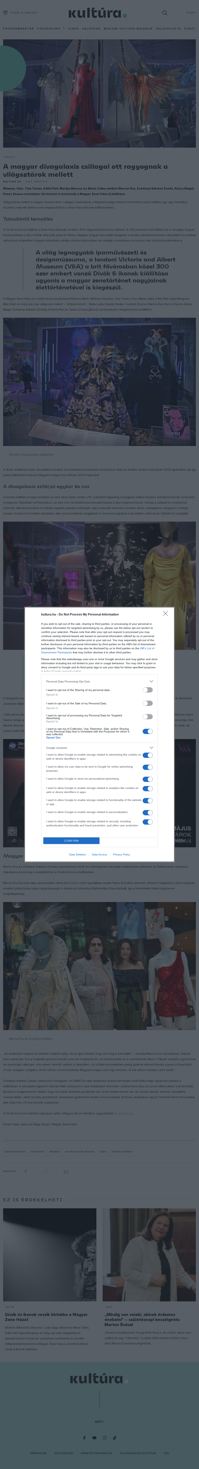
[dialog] (99, 734)
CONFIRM (71, 840)
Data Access (99, 854)
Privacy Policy (121, 854)
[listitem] (99, 681)
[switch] (148, 690)
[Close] (166, 614)
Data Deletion (77, 854)
